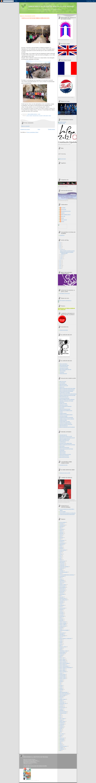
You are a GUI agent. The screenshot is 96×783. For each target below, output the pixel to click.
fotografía (61, 620)
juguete (61, 639)
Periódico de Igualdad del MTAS (65, 422)
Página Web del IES (63, 373)
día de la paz (62, 588)
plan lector (62, 696)
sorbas (49, 115)
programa (61, 704)
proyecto (61, 706)
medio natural (45, 115)
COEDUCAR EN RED (64, 366)
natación (61, 679)
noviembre (62, 254)
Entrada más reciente (25, 129)
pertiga (61, 686)
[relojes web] (62, 157)
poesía (61, 697)
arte (60, 538)
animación (61, 537)
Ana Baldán (63, 207)
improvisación (62, 632)
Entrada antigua (51, 129)
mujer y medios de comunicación (66, 667)
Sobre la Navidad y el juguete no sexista (67, 250)
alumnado (61, 533)
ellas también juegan (63, 599)
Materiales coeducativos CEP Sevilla (66, 400)
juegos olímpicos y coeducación (65, 638)
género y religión (63, 624)
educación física (36, 115)
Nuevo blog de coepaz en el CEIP (66, 436)
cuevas (27, 115)
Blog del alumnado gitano (64, 365)
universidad (62, 739)
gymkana (61, 627)
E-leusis (61, 411)
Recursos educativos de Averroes (66, 424)
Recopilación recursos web (65, 293)
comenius (61, 570)
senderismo (62, 722)
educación (62, 596)
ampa (61, 536)
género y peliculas (63, 623)
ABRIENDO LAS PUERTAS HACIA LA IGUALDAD (51, 6)
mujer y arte (62, 657)
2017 (60, 242)
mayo (61, 257)
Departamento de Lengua (65, 211)
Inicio (39, 129)
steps (61, 729)
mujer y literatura (63, 664)
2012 (60, 260)
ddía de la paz (62, 581)
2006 (60, 268)
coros (61, 573)
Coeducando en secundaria (65, 392)
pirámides (61, 689)
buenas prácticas (63, 549)
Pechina (61, 685)
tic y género (62, 733)
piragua (61, 688)
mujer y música (62, 668)
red (60, 714)
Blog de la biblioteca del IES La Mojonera (67, 399)
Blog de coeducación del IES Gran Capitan (67, 388)
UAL (60, 736)
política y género (63, 699)
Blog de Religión (63, 370)
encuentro (61, 601)
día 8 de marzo (62, 585)
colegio (61, 569)
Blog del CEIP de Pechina (64, 457)
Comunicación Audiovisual (64, 398)
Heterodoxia (62, 407)
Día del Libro (62, 591)
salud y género (62, 721)
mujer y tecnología (63, 671)
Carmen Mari (63, 209)
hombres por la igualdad (64, 630)
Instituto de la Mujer (63, 420)
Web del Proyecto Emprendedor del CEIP (67, 437)
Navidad (61, 681)
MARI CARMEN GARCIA (65, 214)
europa (61, 610)
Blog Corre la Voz (63, 381)
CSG (61, 577)
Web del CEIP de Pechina (64, 447)
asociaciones (62, 540)
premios (61, 700)
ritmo (61, 715)
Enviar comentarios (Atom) (32, 132)
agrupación (62, 529)
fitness (61, 617)
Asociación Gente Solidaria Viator (66, 443)
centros (61, 554)
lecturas (61, 643)
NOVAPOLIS (62, 235)
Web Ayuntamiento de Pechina (65, 454)
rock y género (62, 718)
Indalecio (62, 212)
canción (61, 551)
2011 (60, 261)
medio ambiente (62, 652)
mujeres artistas (63, 674)
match (61, 649)
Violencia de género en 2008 (65, 472)
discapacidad (62, 594)
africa (61, 527)
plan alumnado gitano (63, 692)
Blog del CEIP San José (64, 396)
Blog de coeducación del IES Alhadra (66, 391)
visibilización (62, 748)
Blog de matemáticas (63, 363)
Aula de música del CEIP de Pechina (66, 448)
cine (60, 558)
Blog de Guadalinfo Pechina (65, 439)
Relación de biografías (64, 330)
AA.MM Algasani (63, 441)
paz (60, 682)
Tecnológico (62, 372)
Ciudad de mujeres (63, 413)
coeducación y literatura (64, 566)
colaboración (62, 567)
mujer (61, 656)
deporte (30, 115)
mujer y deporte (62, 660)
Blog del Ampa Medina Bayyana (65, 369)
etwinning (61, 609)
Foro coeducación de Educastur (65, 406)
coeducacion (62, 563)
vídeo (61, 743)
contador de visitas (61, 123)
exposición (62, 613)
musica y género (63, 677)
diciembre (62, 249)
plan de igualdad (63, 695)
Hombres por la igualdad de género (66, 414)
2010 (60, 262)
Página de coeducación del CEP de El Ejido (67, 395)
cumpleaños (62, 580)
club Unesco (62, 562)
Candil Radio (62, 450)
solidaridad (62, 726)
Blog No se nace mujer (64, 385)
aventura (61, 541)
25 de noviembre (63, 522)
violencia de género (63, 746)
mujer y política (62, 670)
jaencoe (62, 221)
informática (62, 634)
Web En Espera (62, 452)
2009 (60, 264)
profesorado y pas (63, 703)
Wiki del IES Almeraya (64, 425)
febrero (61, 258)
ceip (60, 552)
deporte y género (63, 584)
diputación (61, 592)
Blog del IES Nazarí (63, 384)
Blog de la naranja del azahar (65, 409)
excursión (41, 115)
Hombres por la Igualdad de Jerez (66, 410)
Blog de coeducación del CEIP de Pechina (67, 444)
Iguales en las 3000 (63, 403)
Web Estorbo (62, 446)
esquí (61, 606)
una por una (62, 737)
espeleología (62, 605)
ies (60, 631)
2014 (60, 246)
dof (60, 595)
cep (60, 555)
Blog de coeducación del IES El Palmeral (67, 389)
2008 (60, 265)
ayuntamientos (62, 543)
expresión (61, 614)
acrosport (61, 523)
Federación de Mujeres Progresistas (66, 417)
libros (61, 645)
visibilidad (61, 747)
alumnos (61, 534)
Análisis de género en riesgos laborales (67, 418)
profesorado (62, 701)
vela (60, 742)
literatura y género (63, 646)
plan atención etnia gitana (64, 693)
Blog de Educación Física (64, 440)
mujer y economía (63, 661)
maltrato (61, 648)
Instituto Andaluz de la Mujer (65, 421)
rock (60, 717)
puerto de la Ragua (63, 711)
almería (61, 530)
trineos (61, 735)
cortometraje (62, 576)
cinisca (61, 559)
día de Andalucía (63, 587)
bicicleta (61, 547)
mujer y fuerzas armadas (64, 663)
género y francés (63, 621)
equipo (61, 603)
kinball (61, 642)
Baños (61, 545)
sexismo (61, 725)
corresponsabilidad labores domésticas (67, 574)
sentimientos (62, 724)
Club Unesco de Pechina (64, 455)
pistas (61, 690)
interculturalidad (62, 635)
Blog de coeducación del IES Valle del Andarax (68, 393)
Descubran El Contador (64, 368)
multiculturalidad (63, 675)
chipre (61, 556)
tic (60, 732)
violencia (61, 744)
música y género (63, 678)
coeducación (62, 565)
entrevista (61, 602)
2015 (60, 245)
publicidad (61, 710)
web (60, 750)
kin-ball (61, 641)
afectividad (62, 526)
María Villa (63, 216)
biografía (61, 548)
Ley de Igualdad (63, 511)
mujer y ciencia (62, 659)
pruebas (61, 708)
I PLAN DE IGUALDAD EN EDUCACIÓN (67, 514)
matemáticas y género (64, 650)
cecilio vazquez (64, 219)
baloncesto (62, 544)
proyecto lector (62, 707)
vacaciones (62, 740)
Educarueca (62, 402)
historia (61, 628)
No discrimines (62, 382)
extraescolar (62, 616)
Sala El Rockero (63, 451)
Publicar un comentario (25, 126)
